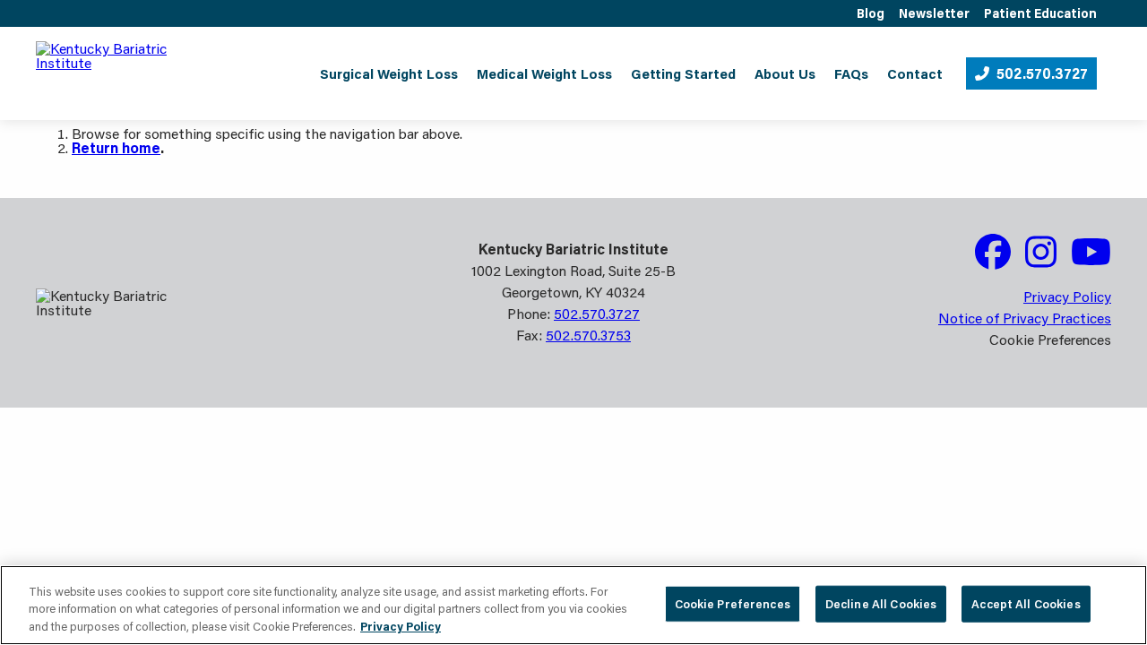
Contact (915, 73)
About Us (785, 73)
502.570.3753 (588, 334)
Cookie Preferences (732, 603)
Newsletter (934, 13)
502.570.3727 (1042, 73)
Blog (870, 13)
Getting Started (683, 73)
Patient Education (1040, 13)
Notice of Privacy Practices (1024, 317)
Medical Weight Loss (544, 73)
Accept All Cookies (1025, 603)
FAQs (851, 73)
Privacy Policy (1067, 296)
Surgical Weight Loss (389, 73)
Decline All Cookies (880, 603)
